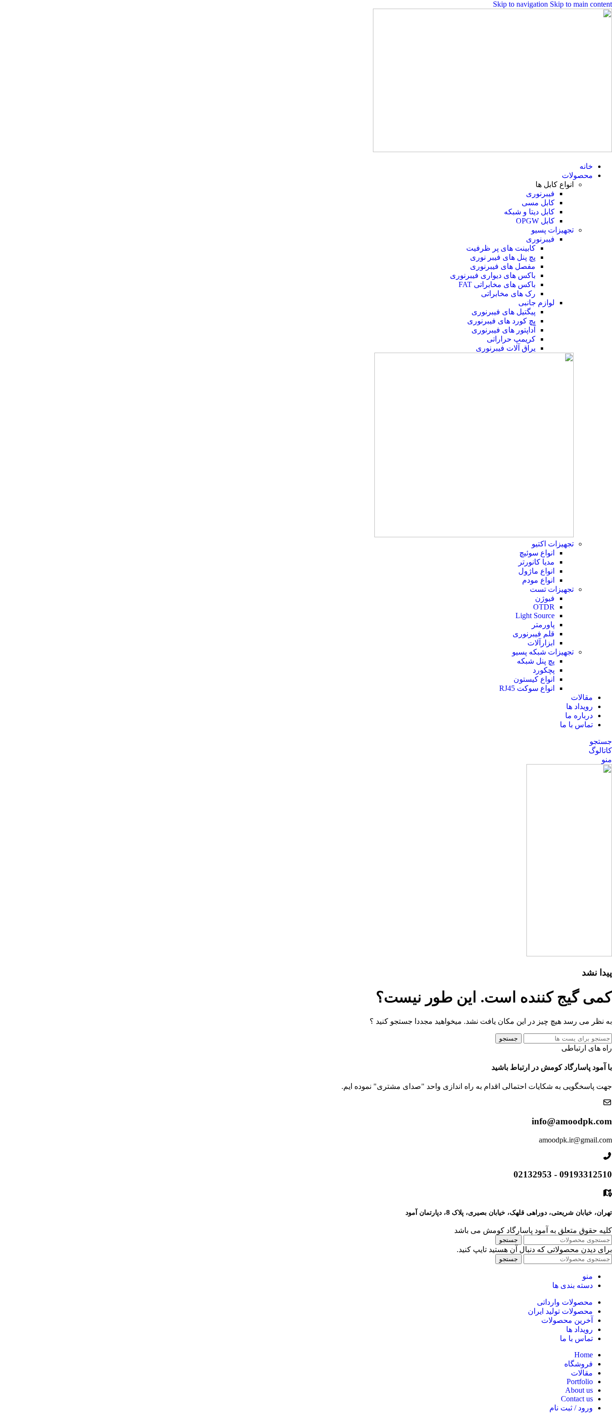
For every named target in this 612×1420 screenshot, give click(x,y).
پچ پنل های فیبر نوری (503, 257)
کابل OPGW (535, 221)
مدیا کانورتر (536, 562)
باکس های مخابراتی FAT (497, 284)
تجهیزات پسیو (552, 230)
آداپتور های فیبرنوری (503, 330)
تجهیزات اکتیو (553, 544)
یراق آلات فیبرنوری (506, 348)
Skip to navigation (521, 4)
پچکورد (544, 670)
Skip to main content (581, 4)
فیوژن (545, 598)
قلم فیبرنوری (534, 634)
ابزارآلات (541, 643)
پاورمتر (543, 625)
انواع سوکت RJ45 (527, 688)
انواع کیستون (534, 679)
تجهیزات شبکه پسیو (543, 652)
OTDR (544, 607)
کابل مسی (538, 203)
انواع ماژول (536, 571)
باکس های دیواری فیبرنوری (493, 275)
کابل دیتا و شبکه (529, 212)
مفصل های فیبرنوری (503, 266)
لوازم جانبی (536, 303)
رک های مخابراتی (508, 293)
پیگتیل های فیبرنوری (503, 312)
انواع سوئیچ (537, 553)
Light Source (535, 615)
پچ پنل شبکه (536, 661)
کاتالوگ (600, 750)
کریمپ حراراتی (511, 339)
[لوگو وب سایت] (492, 149)
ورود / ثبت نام (571, 1408)
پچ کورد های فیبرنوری (501, 321)
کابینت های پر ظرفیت (501, 248)
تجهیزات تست (552, 589)
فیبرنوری (540, 193)
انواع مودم (538, 580)
